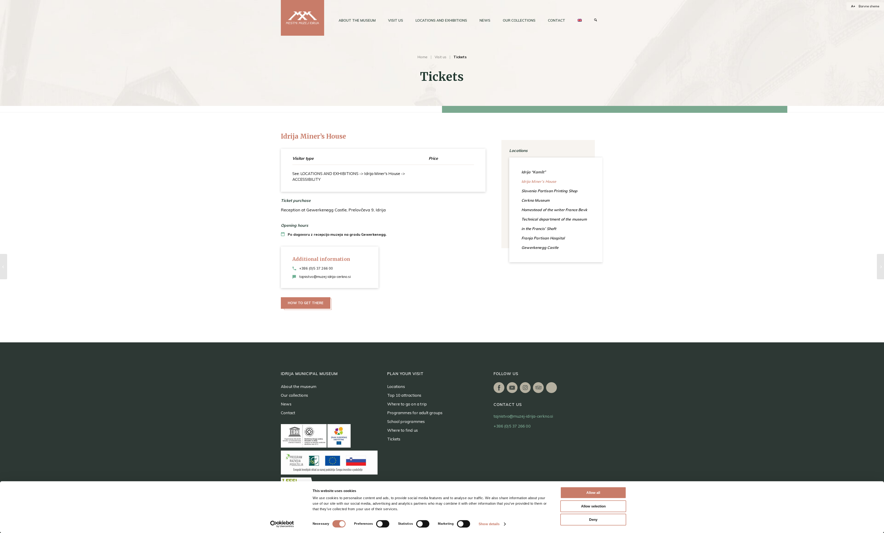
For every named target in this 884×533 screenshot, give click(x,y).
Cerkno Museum (535, 200)
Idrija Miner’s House (538, 181)
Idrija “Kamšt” (533, 172)
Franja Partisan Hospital (543, 238)
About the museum (298, 386)
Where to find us (402, 430)
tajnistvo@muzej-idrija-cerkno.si (325, 276)
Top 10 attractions (404, 395)
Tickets (393, 439)
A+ (853, 6)
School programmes (406, 421)
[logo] (302, 18)
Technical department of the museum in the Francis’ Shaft (554, 224)
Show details (489, 524)
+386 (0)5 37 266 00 (316, 268)
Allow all (593, 493)
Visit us (440, 57)
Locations (396, 386)
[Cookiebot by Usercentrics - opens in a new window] (282, 524)
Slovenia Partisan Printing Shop (549, 191)
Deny (593, 519)
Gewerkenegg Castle (539, 247)
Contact (288, 412)
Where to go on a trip (407, 404)
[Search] (595, 20)
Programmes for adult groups (414, 412)
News (286, 404)
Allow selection (593, 506)
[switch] (382, 523)
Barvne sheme (869, 6)
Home (422, 57)
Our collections (294, 395)
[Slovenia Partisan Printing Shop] (3, 266)
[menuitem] (357, 20)
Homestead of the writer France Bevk (554, 209)
